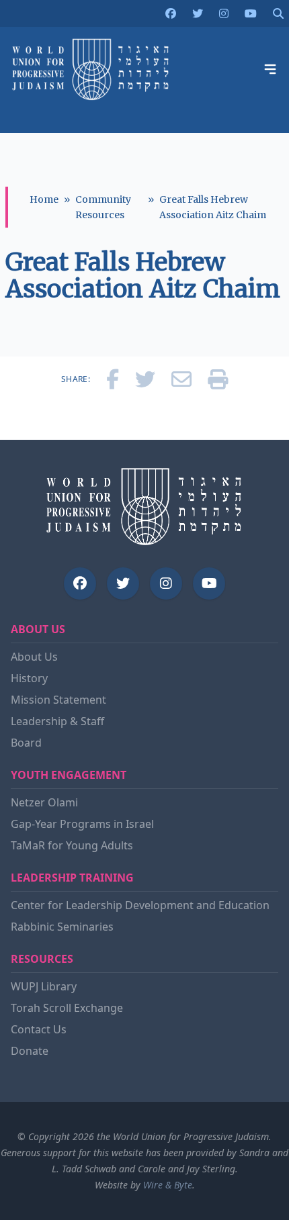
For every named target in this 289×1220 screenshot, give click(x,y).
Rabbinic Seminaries (62, 926)
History (29, 678)
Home (44, 199)
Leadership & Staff (57, 721)
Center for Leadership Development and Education (140, 905)
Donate (29, 1050)
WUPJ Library (44, 986)
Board (26, 742)
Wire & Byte (167, 1184)
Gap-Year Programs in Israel (82, 823)
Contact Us (39, 1029)
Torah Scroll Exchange (67, 1007)
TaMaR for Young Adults (72, 845)
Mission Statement (58, 699)
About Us (34, 656)
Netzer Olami (44, 802)
